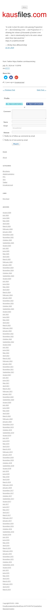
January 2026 (7, 232)
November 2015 (8, 559)
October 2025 (7, 240)
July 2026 (6, 215)
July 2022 (6, 347)
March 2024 (7, 292)
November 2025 (8, 237)
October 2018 (7, 463)
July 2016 (6, 537)
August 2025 (7, 246)
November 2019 (8, 427)
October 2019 (7, 430)
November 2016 (8, 526)
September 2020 (8, 400)
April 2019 (6, 446)
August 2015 (7, 567)
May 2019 (6, 444)
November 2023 (8, 303)
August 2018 (7, 468)
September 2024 (8, 276)
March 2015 (7, 581)
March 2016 (7, 548)
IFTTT (7, 68)
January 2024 (7, 298)
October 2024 (7, 273)
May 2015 (6, 576)
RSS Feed (6, 199)
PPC (4, 177)
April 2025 (6, 257)
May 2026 (6, 221)
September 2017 (8, 499)
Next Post (41, 90)
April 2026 (6, 224)
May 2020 (6, 411)
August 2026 (7, 213)
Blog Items (6, 171)
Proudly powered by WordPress (13, 606)
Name (6, 122)
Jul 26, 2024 (9, 48)
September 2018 (8, 466)
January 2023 (7, 331)
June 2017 (6, 507)
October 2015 (7, 562)
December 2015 (8, 556)
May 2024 (6, 287)
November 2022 (8, 336)
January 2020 (7, 422)
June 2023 (6, 317)
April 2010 (6, 587)
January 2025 (7, 265)
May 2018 (6, 477)
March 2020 (7, 416)
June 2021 (6, 380)
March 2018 (7, 482)
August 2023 (7, 312)
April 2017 (6, 512)
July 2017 (6, 504)
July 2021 (6, 378)
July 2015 (6, 570)
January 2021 (7, 394)
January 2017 (7, 521)
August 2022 (7, 345)
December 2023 (8, 301)
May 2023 (6, 320)
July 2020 (6, 405)
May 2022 (6, 353)
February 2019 (8, 452)
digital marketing (8, 174)
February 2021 (8, 391)
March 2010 (7, 589)
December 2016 (8, 523)
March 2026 (7, 226)
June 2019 (6, 441)
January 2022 (7, 364)
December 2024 (8, 268)
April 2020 (6, 413)
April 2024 (6, 290)
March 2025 (7, 259)
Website (6, 133)
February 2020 (8, 419)
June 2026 (6, 218)
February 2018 (8, 485)
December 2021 (8, 367)
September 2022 (8, 342)
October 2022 (7, 339)
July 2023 (6, 314)
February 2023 (8, 328)
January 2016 (7, 554)
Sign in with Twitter (14, 104)
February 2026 (8, 229)
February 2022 (8, 361)
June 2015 (6, 573)
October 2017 (7, 496)
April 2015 (6, 578)
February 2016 (8, 551)
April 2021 (6, 386)
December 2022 (8, 334)
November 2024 (8, 270)
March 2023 (7, 325)
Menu (24, 7)
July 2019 (6, 438)
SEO (4, 180)
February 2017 (8, 518)
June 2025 (6, 251)
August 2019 (7, 435)
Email (6, 126)
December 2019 (8, 424)
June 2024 (6, 284)
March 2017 (7, 515)
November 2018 (8, 460)
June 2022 (6, 350)
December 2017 (8, 490)
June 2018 (6, 474)
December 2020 (8, 397)
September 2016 (8, 532)
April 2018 (6, 479)
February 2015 (8, 584)
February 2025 (8, 262)
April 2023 (6, 323)
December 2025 (8, 235)
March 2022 (7, 358)
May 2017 (6, 510)
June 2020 (6, 408)
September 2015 (8, 565)
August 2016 (7, 534)
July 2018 (6, 471)
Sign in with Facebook (34, 104)
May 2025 (6, 254)
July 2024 (6, 281)
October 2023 (7, 306)
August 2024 (7, 279)
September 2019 (8, 433)
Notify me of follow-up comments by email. (20, 136)
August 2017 (7, 501)
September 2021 (8, 372)
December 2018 (8, 457)
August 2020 (7, 402)
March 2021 (7, 389)
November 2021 (8, 369)
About (5, 157)
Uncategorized (19, 82)
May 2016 (6, 543)
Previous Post (9, 90)
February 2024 (8, 295)
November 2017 (8, 493)
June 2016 (6, 540)
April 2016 (6, 545)
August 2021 (7, 375)
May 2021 (6, 383)
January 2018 (7, 488)
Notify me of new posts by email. (16, 140)
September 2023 (8, 309)
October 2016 (7, 529)
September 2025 (8, 243)
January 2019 (7, 455)
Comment (7, 111)
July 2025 (6, 248)
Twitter (5, 182)
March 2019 (7, 449)
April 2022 (6, 356)
